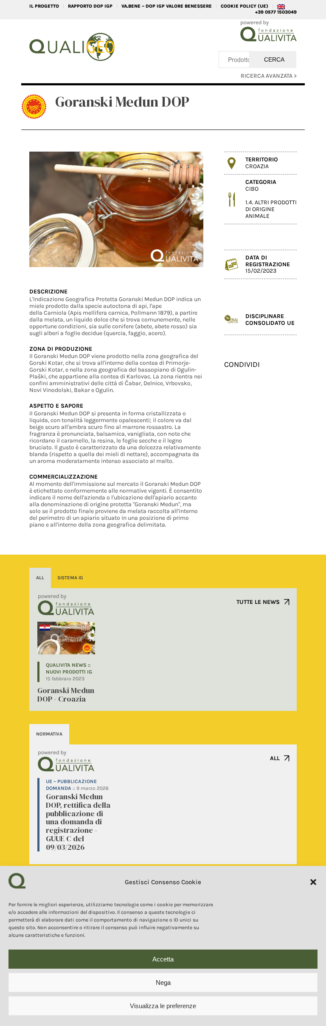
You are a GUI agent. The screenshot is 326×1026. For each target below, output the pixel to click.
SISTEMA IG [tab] (70, 578)
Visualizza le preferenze (163, 1005)
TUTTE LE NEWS (258, 602)
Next (184, 209)
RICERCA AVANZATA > (269, 75)
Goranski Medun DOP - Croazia (65, 694)
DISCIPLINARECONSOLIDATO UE (270, 319)
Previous (48, 209)
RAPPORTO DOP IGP (90, 6)
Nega (163, 982)
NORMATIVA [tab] (49, 734)
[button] (313, 882)
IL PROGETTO (44, 6)
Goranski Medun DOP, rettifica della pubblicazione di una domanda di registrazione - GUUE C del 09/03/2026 (78, 821)
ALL (275, 758)
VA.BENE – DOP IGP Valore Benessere (166, 6)
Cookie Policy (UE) (244, 6)
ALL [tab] (40, 578)
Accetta (163, 959)
